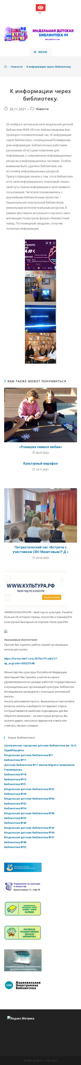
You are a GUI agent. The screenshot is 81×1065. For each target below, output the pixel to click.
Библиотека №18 (15, 774)
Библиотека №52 (15, 847)
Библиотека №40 (15, 822)
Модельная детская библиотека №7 (28, 755)
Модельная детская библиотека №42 (29, 827)
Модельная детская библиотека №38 (29, 813)
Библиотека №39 (15, 818)
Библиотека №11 (15, 760)
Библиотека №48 (15, 842)
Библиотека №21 (15, 784)
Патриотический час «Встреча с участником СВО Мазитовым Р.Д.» (41, 549)
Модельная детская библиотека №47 (29, 837)
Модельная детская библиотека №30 (29, 798)
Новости (42, 109)
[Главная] (5, 66)
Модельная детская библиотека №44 (29, 832)
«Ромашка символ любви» (40, 447)
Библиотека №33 (15, 803)
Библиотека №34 (15, 808)
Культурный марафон (40, 463)
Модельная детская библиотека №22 (29, 789)
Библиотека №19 (15, 779)
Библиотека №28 (15, 793)
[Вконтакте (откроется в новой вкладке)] (40, 13)
